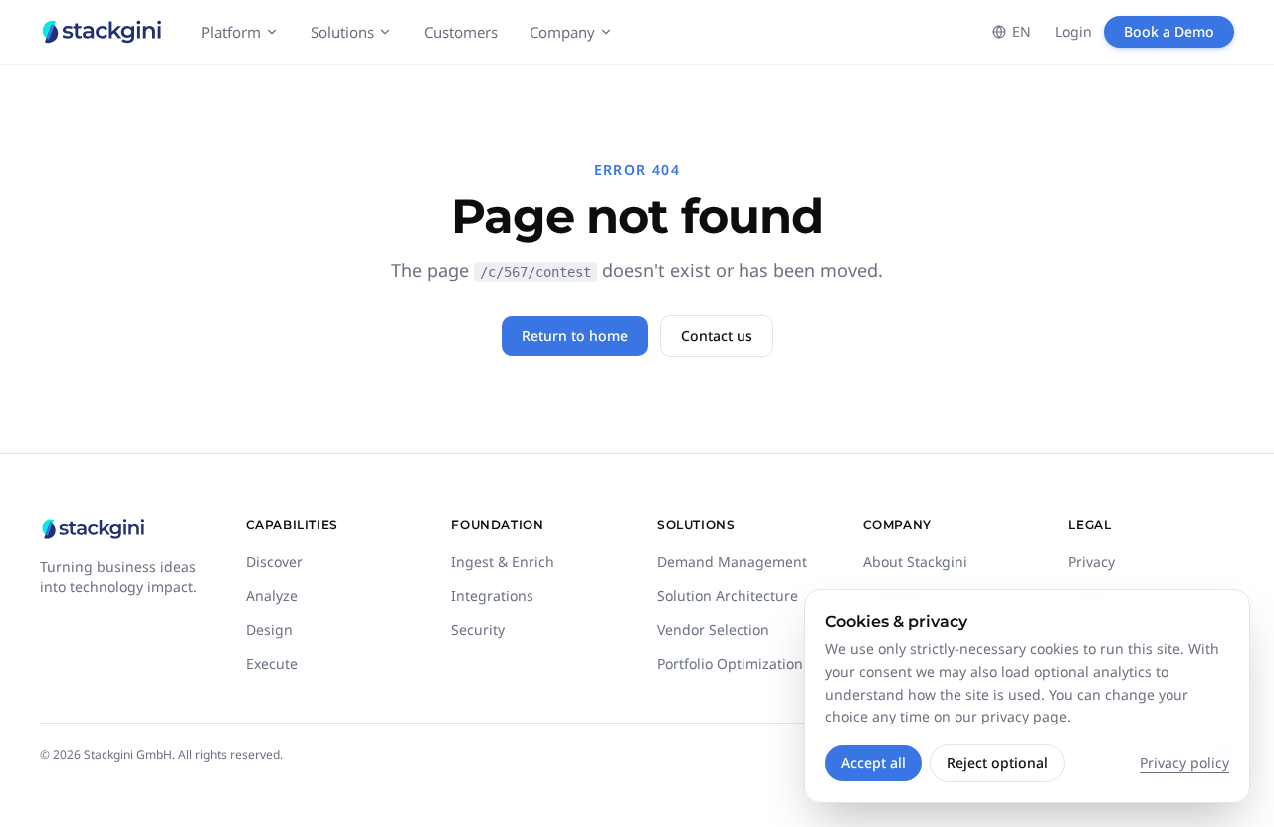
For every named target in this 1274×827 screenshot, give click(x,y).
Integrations (492, 595)
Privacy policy (1184, 762)
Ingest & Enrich (502, 561)
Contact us (716, 335)
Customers (461, 32)
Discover (274, 561)
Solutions (342, 32)
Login (1073, 31)
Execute (272, 663)
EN (1021, 31)
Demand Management (732, 561)
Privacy (1091, 561)
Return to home (575, 335)
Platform (231, 32)
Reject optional (997, 762)
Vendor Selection (713, 629)
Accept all (873, 762)
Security (478, 629)
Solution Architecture (727, 595)
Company (562, 32)
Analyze (272, 595)
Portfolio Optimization (730, 663)
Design (269, 629)
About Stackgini (915, 561)
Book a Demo (1169, 31)
